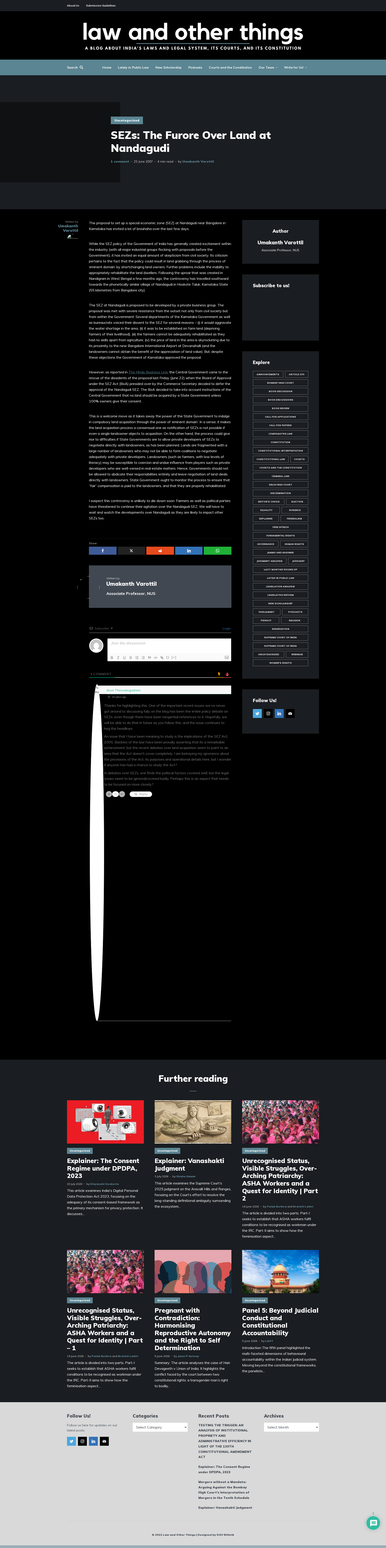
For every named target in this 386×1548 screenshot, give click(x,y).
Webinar (297, 654)
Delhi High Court (280, 484)
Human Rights (294, 544)
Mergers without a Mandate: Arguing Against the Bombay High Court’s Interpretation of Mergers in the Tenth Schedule (223, 1490)
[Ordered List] (137, 657)
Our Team (266, 67)
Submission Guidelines (101, 5)
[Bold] (112, 657)
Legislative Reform (280, 595)
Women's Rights (280, 662)
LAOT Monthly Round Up (280, 569)
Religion (294, 620)
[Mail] (290, 713)
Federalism (294, 518)
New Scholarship (168, 67)
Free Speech (281, 527)
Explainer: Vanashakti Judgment (189, 1164)
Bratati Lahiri (303, 1206)
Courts (299, 459)
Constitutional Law (270, 459)
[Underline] (124, 657)
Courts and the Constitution (230, 67)
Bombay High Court (280, 382)
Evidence (295, 510)
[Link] (162, 657)
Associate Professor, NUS (130, 593)
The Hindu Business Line (148, 372)
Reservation (280, 629)
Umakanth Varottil (198, 161)
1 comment (120, 161)
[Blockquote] (149, 657)
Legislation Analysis (280, 586)
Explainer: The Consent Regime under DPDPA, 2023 (103, 1168)
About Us (73, 5)
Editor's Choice (268, 501)
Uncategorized (126, 120)
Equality (266, 510)
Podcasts (195, 67)
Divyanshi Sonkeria (104, 1184)
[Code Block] (156, 657)
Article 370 (296, 374)
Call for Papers (280, 425)
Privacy (266, 620)
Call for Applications (280, 416)
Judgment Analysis (270, 561)
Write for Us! (294, 67)
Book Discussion (280, 391)
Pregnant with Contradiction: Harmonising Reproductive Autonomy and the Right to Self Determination (193, 1329)
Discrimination (280, 493)
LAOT (269, 1341)
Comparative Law (280, 433)
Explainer (266, 518)
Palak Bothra (277, 1206)
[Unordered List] (143, 657)
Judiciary (298, 561)
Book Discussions (280, 399)
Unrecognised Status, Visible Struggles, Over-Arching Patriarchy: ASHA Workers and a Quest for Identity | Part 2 (280, 1179)
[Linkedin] (279, 713)
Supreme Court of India (280, 637)
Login (226, 628)
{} (167, 657)
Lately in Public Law (133, 67)
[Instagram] (268, 713)
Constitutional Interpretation (280, 450)
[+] (174, 657)
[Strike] (131, 657)
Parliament (267, 612)
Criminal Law (280, 476)
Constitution (280, 442)
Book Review (280, 408)
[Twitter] (257, 713)
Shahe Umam (185, 1176)
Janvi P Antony (188, 1356)
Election (297, 501)
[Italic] (118, 657)
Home (106, 67)
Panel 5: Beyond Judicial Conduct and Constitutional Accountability (280, 1322)
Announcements (268, 374)
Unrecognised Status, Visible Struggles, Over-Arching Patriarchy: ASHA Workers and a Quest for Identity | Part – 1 (105, 1329)
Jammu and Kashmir (280, 552)
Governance (265, 544)
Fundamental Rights (280, 535)
